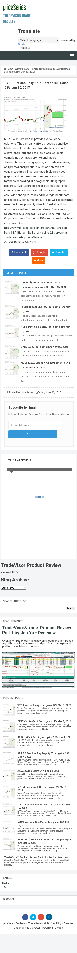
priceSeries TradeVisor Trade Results (23, 923)
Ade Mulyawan (33, 927)
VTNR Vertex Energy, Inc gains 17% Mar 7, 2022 (44, 705)
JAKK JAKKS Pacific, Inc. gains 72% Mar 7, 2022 (44, 737)
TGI (4, 886)
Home (10, 69)
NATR (5, 883)
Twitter (60, 252)
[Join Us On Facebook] (25, 917)
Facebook (20, 252)
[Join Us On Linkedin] (49, 917)
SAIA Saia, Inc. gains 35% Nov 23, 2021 (44, 346)
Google (41, 252)
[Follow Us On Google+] (41, 917)
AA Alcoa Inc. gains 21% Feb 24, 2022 (38, 771)
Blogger (59, 927)
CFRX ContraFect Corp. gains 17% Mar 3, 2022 (44, 721)
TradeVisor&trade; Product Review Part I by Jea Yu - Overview (36, 630)
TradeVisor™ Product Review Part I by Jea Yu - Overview (36, 857)
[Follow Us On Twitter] (33, 917)
